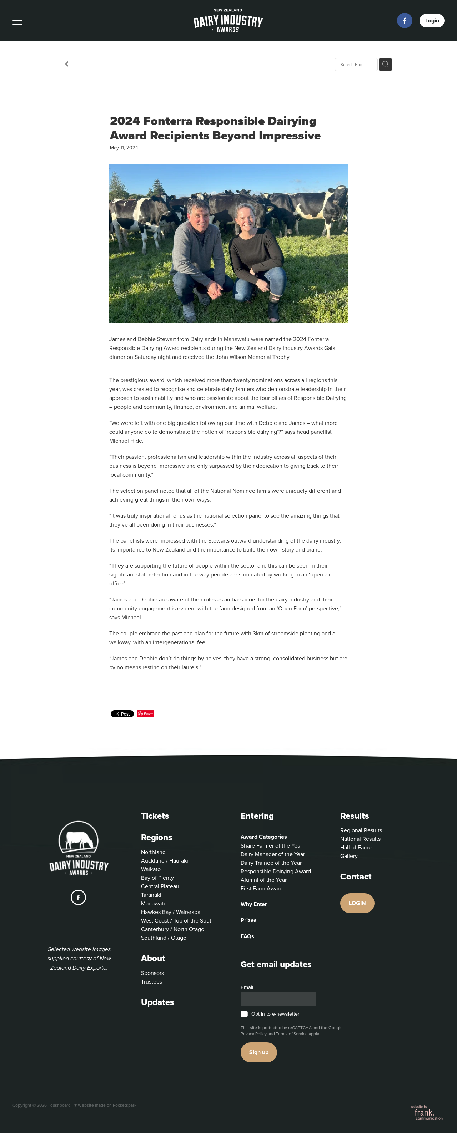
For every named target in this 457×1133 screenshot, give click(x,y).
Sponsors (152, 973)
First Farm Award (262, 888)
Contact (356, 876)
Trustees (151, 981)
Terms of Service (292, 1034)
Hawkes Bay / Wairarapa (170, 912)
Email (247, 987)
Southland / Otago (163, 937)
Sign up (258, 1052)
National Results (360, 839)
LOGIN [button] (357, 903)
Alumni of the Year (264, 880)
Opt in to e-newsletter (275, 1014)
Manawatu (154, 903)
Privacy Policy (254, 1034)
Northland (153, 852)
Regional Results (361, 830)
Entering (257, 815)
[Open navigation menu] (66, 20)
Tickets (155, 815)
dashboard (60, 1105)
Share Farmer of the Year (271, 845)
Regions (156, 837)
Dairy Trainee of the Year (271, 863)
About (153, 958)
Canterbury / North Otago (172, 929)
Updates (157, 1002)
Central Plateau (160, 886)
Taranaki (151, 895)
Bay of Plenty (157, 877)
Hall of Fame (356, 847)
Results (354, 815)
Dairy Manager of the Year (273, 854)
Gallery (349, 856)
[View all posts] (67, 65)
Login (432, 20)
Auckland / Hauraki (164, 860)
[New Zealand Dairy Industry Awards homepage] (228, 20)
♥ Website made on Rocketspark (105, 1105)
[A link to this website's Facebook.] (404, 21)
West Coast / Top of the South (178, 920)
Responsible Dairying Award (276, 871)
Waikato (151, 869)
